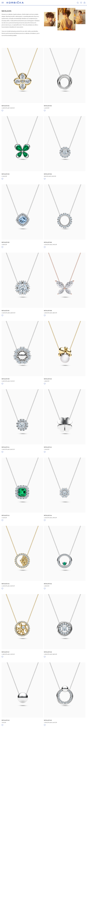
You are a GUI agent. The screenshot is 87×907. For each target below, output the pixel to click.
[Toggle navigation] (3, 3)
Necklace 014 (48, 515)
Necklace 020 (48, 720)
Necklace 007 (5, 310)
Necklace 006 (48, 242)
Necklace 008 (48, 310)
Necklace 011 (5, 447)
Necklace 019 (5, 720)
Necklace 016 (48, 583)
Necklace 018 (48, 652)
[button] (81, 2)
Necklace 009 (5, 379)
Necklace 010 (48, 379)
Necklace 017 (5, 652)
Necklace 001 (5, 105)
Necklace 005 (5, 242)
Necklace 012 (48, 447)
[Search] (77, 2)
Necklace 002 (48, 105)
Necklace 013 (5, 515)
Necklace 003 (5, 174)
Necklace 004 (48, 174)
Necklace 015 (5, 583)
